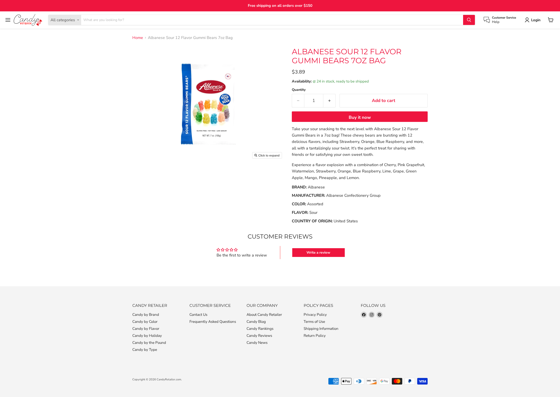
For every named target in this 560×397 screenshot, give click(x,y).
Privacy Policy (315, 314)
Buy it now (360, 117)
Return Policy (315, 335)
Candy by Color (145, 321)
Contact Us (198, 314)
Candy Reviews (259, 335)
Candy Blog (256, 321)
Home (137, 37)
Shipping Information (321, 328)
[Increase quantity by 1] (329, 100)
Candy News (257, 342)
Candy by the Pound (149, 342)
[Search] (469, 20)
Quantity (299, 90)
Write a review (318, 252)
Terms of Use (314, 321)
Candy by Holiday (147, 335)
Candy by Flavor (145, 328)
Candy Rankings (260, 328)
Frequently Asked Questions (212, 321)
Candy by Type (144, 349)
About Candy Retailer (264, 314)
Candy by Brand (145, 314)
